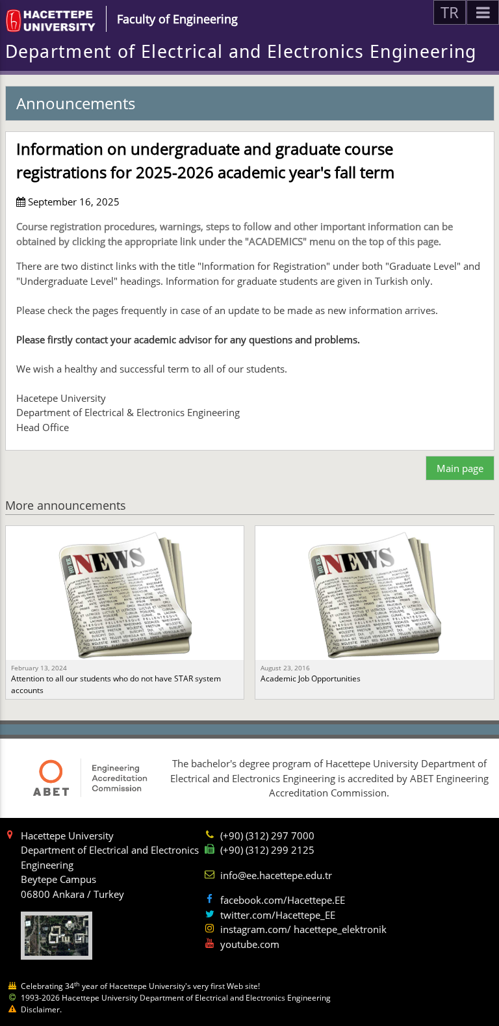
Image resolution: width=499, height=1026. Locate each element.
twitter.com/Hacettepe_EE (277, 914)
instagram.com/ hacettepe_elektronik (303, 929)
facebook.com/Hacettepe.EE (282, 899)
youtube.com (249, 944)
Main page (460, 468)
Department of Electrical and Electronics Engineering (241, 51)
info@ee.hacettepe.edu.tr (276, 875)
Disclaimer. (41, 1009)
